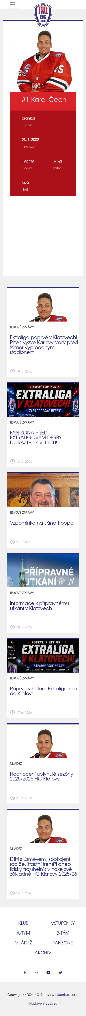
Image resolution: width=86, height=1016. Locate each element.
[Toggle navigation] (13, 4)
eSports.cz (62, 994)
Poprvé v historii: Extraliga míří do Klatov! (43, 691)
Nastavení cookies (43, 1003)
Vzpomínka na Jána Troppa (42, 522)
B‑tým (63, 933)
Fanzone (63, 942)
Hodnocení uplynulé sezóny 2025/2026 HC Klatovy (41, 776)
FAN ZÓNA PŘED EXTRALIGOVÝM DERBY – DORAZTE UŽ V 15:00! (37, 437)
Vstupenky (63, 923)
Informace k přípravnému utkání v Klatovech (39, 605)
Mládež (23, 942)
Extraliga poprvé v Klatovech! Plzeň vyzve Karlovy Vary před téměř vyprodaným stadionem (44, 344)
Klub (23, 923)
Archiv (43, 952)
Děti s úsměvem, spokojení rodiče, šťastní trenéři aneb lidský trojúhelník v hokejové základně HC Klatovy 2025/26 (43, 866)
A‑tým (23, 933)
